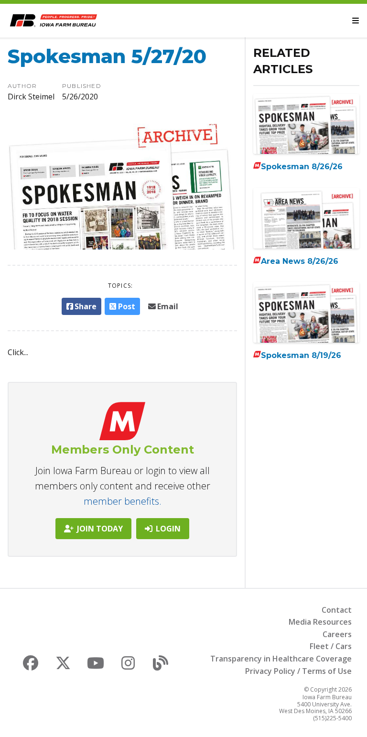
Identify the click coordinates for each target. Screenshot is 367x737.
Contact (337, 610)
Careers (337, 634)
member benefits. (123, 501)
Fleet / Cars (331, 646)
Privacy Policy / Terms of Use (298, 671)
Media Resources (320, 622)
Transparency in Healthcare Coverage (281, 658)
